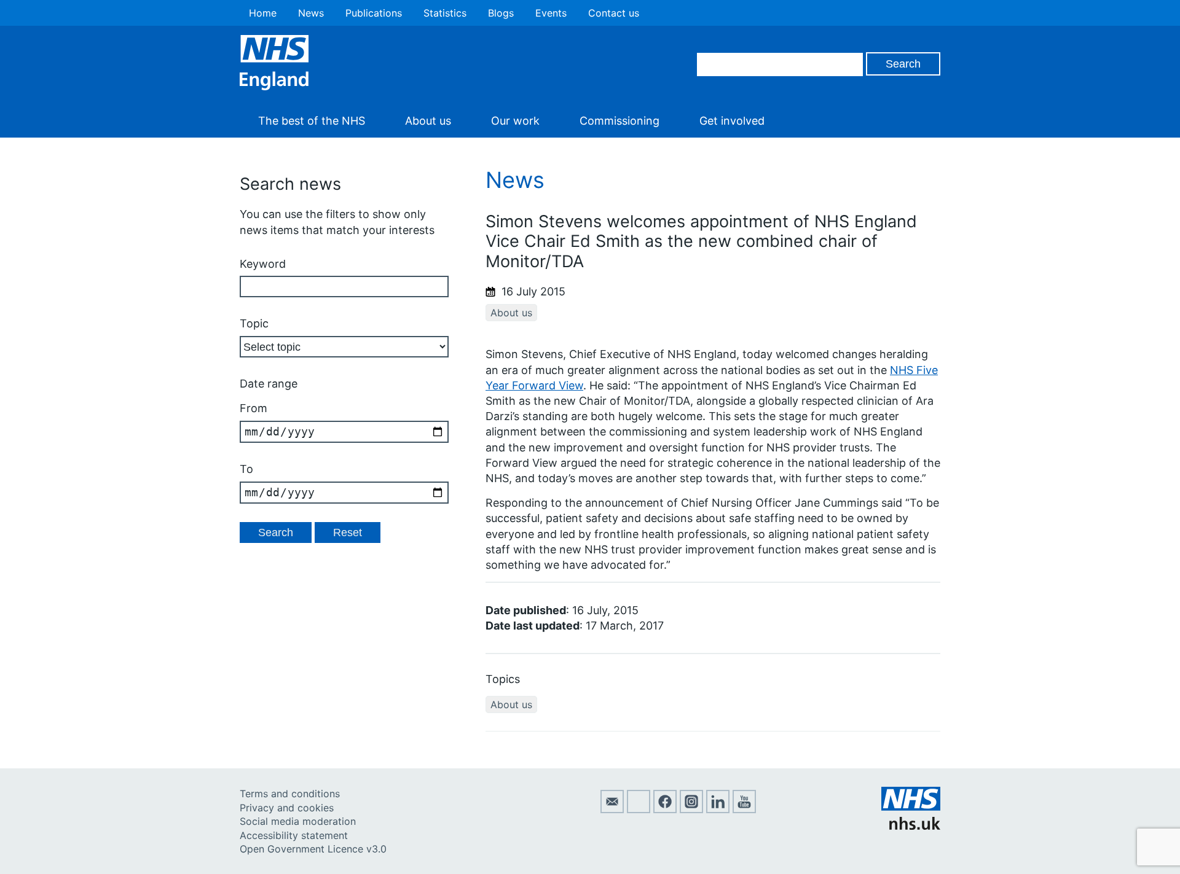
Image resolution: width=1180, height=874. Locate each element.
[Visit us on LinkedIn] (718, 809)
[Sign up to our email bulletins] (612, 809)
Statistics (444, 13)
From (253, 408)
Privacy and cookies (287, 808)
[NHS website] (910, 826)
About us (428, 120)
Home (263, 13)
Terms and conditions (290, 793)
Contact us (613, 13)
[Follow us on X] (638, 809)
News (311, 13)
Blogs (501, 13)
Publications (373, 13)
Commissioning (619, 120)
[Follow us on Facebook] (665, 809)
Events (551, 13)
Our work (515, 120)
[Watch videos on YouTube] (744, 809)
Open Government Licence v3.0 (313, 849)
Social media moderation (298, 821)
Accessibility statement (294, 835)
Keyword (263, 263)
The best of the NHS (311, 120)
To (246, 468)
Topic (254, 323)
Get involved (732, 120)
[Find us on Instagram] (691, 809)
